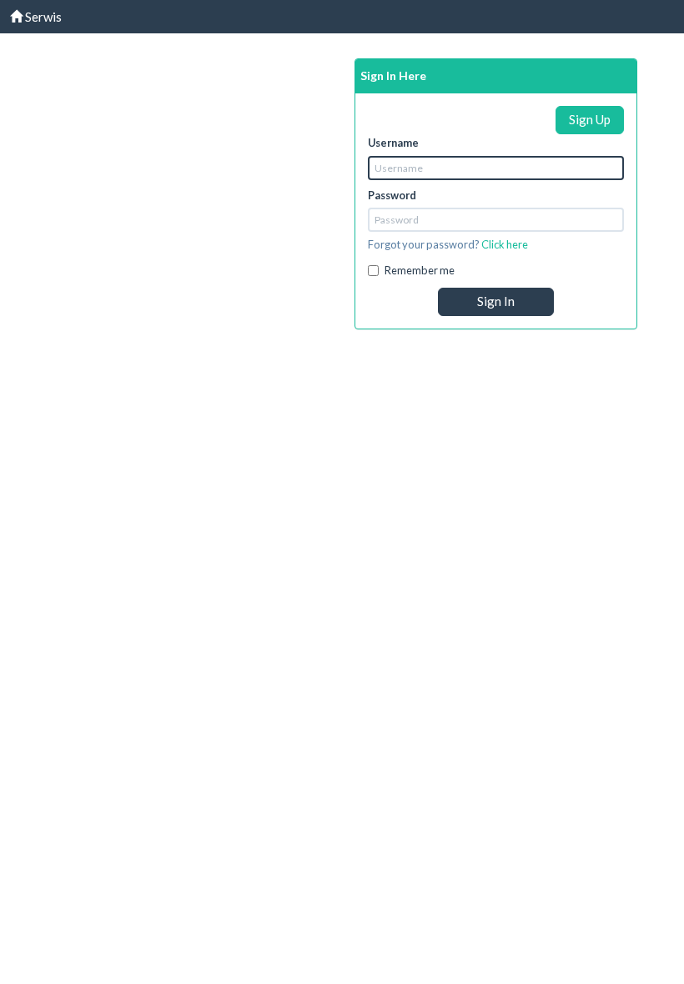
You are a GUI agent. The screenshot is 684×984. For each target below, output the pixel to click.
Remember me (420, 270)
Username (393, 142)
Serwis (42, 16)
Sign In (496, 301)
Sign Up (590, 119)
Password (392, 195)
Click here (504, 244)
